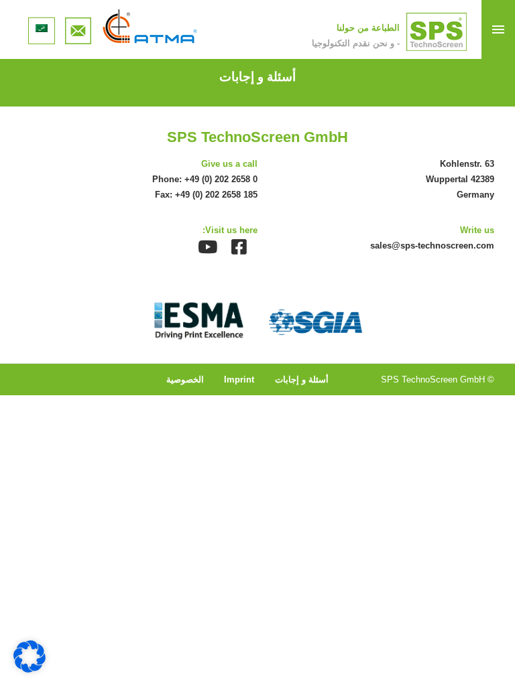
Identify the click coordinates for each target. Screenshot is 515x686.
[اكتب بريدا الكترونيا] (78, 26)
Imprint (239, 379)
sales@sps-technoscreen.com (432, 246)
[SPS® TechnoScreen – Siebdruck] (436, 32)
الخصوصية (185, 379)
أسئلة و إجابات (302, 379)
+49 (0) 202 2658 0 (221, 179)
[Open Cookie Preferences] (29, 669)
